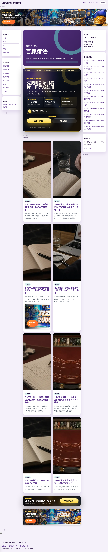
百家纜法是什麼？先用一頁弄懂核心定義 (37, 481)
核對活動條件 (65, 121)
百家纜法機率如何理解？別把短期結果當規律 (94, 86)
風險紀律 (6, 80)
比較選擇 (6, 88)
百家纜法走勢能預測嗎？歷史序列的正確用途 (94, 128)
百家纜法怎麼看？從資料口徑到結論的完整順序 (66, 481)
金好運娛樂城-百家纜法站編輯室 (11, 106)
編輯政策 (6, 53)
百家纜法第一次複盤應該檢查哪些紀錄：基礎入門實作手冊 (37, 400)
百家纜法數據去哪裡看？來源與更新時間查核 (94, 116)
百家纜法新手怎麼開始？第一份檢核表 (94, 104)
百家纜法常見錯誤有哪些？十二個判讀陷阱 (94, 110)
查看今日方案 (39, 121)
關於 (97, 3)
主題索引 (4, 546)
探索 (84, 3)
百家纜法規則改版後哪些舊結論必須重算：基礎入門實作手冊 (66, 207)
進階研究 (6, 91)
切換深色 (103, 2)
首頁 (4, 38)
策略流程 (6, 77)
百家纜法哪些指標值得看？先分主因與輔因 (94, 122)
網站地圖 (25, 546)
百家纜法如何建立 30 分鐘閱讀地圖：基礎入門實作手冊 (37, 207)
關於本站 (18, 546)
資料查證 (6, 69)
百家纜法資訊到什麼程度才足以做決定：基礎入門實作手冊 (66, 400)
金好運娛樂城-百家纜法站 (11, 3)
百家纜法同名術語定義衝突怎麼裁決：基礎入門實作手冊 (66, 290)
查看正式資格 (69, 501)
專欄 (92, 3)
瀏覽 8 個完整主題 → (32, 62)
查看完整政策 (88, 148)
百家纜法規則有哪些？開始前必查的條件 (94, 74)
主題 (88, 3)
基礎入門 (6, 66)
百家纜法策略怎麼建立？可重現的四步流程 (94, 98)
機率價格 (6, 73)
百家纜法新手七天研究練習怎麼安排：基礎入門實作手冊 (37, 290)
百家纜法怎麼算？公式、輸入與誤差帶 (94, 80)
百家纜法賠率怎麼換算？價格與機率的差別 (94, 92)
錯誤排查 (6, 84)
